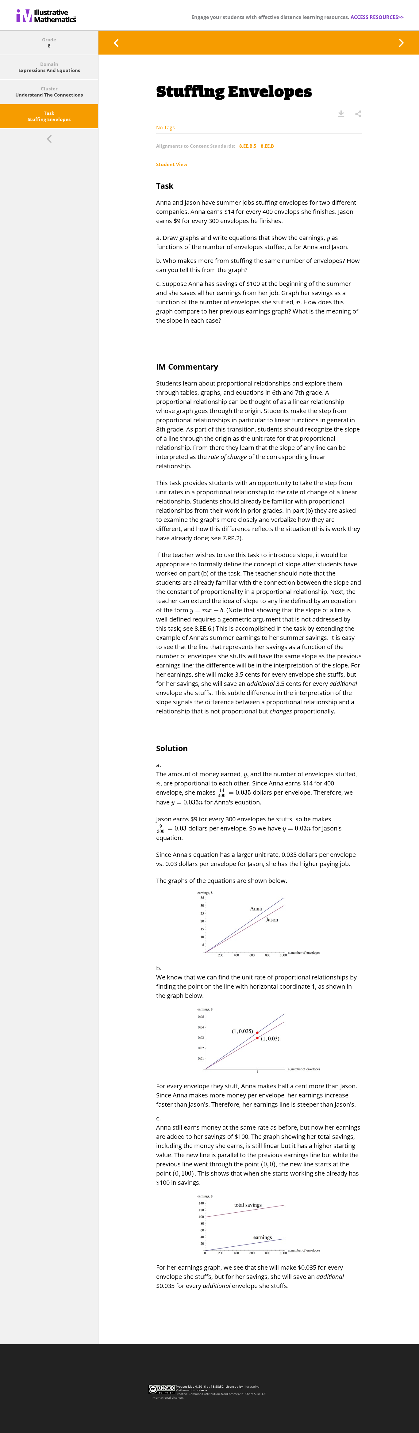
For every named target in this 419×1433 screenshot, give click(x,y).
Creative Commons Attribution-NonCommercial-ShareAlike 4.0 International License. (209, 1396)
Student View (171, 164)
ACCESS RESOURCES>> (377, 17)
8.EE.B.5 (247, 146)
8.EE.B (267, 146)
